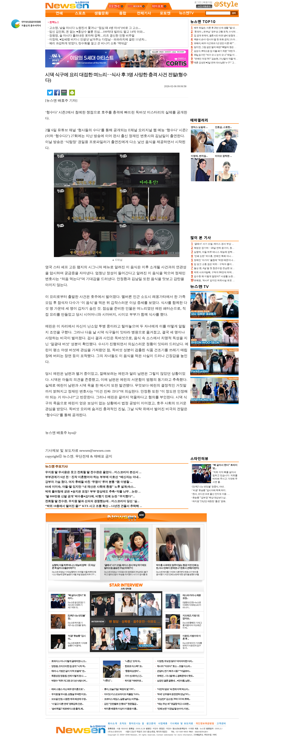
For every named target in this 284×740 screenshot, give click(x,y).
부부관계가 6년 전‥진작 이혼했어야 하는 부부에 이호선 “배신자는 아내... (93, 477)
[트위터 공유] (50, 92)
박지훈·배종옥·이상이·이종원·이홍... (120, 708)
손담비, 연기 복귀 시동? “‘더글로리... (173, 671)
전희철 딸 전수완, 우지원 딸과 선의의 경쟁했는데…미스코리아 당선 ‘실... (92, 501)
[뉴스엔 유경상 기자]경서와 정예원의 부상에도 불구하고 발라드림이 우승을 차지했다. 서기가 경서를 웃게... (126, 574)
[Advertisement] (214, 90)
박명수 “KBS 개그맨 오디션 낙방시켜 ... (69, 680)
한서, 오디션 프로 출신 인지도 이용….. (211, 494)
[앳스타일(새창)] (226, 7)
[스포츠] (80, 16)
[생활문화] (101, 16)
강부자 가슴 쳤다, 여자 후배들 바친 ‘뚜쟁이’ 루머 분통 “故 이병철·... (89, 481)
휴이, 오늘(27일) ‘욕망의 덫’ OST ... (119, 689)
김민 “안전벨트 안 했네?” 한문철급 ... (121, 704)
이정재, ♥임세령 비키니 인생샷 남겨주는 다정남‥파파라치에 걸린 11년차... (98, 39)
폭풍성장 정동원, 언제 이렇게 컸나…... (68, 675)
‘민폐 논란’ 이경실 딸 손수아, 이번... (173, 708)
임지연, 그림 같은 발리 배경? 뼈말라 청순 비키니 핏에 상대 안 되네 (226, 47)
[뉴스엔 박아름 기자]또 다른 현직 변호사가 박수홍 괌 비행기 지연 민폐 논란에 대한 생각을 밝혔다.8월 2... (177, 574)
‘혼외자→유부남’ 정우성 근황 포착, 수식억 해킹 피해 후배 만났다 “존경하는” (231, 31)
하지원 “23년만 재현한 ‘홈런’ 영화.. (209, 501)
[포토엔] (165, 16)
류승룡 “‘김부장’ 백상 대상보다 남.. (209, 497)
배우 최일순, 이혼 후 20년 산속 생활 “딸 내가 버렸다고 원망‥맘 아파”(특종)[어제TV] (235, 27)
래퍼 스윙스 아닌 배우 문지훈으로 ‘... (68, 689)
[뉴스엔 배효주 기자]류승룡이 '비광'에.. (77, 644)
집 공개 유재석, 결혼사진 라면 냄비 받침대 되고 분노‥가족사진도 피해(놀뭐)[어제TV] (236, 35)
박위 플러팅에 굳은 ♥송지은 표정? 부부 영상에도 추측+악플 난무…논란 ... (93, 491)
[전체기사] (144, 16)
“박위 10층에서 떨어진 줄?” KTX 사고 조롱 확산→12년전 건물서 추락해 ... (93, 506)
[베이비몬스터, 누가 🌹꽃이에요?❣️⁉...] (214, 403)
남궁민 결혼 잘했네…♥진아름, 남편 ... (174, 680)
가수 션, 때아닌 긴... (133, 675)
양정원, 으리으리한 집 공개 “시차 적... (68, 666)
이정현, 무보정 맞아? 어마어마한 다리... (175, 661)
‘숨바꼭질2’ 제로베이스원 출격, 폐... (67, 708)
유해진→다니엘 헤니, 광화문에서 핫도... (175, 675)
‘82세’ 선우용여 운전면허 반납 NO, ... (173, 694)
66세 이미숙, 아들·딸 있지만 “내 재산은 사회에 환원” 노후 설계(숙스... (90, 486)
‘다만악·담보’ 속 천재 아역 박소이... (173, 689)
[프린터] (72, 92)
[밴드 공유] (64, 92)
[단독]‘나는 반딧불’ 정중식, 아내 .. (208, 486)
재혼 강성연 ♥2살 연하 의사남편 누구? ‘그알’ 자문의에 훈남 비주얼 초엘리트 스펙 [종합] (236, 62)
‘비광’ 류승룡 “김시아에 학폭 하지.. (209, 490)
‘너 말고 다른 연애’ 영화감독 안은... (67, 704)
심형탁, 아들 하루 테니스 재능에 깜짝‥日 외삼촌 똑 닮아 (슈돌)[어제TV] (73, 566)
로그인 (197, 2)
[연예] (59, 16)
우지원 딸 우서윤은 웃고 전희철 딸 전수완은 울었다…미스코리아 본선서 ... (93, 472)
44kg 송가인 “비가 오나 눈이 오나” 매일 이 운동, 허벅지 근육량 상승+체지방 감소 (233, 55)
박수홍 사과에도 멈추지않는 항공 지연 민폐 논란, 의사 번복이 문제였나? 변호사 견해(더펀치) (177, 566)
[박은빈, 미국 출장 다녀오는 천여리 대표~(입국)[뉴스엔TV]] (214, 374)
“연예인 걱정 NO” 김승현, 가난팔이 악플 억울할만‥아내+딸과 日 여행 (228, 58)
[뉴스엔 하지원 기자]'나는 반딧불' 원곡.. (77, 624)
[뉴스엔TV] (186, 16)
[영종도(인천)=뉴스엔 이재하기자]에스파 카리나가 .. (192, 605)
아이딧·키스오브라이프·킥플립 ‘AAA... (122, 694)
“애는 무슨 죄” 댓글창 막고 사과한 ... (173, 704)
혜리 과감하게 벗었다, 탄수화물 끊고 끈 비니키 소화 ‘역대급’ (88, 43)
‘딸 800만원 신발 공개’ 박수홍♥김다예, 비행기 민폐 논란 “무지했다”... (90, 496)
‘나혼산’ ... (107, 680)
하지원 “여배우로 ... (134, 680)
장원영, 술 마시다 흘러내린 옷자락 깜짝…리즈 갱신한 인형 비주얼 (91, 35)
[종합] (122, 16)
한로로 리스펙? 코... (134, 666)
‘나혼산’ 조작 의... (133, 661)
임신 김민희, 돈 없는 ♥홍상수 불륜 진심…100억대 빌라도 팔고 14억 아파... (97, 31)
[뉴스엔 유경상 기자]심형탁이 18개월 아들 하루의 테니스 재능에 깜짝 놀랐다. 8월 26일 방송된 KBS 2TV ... (74, 573)
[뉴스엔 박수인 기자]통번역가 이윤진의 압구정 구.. (192, 645)
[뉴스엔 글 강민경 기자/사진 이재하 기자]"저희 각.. (76, 605)
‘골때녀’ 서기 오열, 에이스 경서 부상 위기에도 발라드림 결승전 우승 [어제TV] (125, 566)
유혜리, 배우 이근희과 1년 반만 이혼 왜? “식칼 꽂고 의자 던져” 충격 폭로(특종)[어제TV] (236, 43)
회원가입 (207, 2)
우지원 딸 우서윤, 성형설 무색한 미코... (69, 694)
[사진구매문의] (204, 7)
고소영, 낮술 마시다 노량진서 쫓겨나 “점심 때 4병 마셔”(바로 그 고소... (95, 27)
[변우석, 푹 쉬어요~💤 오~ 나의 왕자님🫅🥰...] (214, 346)
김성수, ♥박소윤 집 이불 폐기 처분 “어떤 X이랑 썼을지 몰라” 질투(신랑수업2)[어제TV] (235, 51)
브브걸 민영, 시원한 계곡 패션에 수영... (69, 699)
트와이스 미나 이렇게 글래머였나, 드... (68, 661)
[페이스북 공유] (57, 92)
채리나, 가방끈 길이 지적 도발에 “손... (68, 671)
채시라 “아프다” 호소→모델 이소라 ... (174, 666)
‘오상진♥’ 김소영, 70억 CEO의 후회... (173, 699)
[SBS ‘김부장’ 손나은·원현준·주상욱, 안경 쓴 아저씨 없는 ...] (214, 317)
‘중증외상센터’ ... (132, 671)
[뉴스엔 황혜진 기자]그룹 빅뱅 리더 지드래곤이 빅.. (192, 625)
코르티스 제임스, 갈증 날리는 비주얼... (121, 699)
